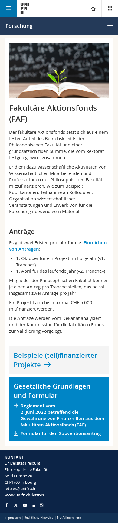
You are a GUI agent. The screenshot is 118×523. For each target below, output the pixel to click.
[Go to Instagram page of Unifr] (41, 505)
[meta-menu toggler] (109, 8)
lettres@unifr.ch (20, 488)
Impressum (13, 518)
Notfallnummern (69, 518)
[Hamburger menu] (8, 8)
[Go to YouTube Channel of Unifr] (25, 505)
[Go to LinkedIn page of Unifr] (33, 505)
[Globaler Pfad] (93, 8)
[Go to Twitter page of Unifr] (15, 505)
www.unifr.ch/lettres (24, 495)
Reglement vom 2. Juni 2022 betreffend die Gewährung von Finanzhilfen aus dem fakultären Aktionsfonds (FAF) (62, 415)
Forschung (19, 25)
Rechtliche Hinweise (39, 518)
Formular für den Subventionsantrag (61, 433)
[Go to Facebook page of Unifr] (6, 505)
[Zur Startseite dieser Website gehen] (25, 8)
